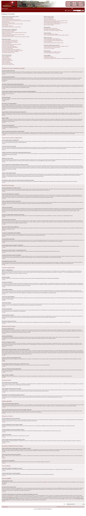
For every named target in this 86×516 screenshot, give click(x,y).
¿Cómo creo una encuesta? (6, 43)
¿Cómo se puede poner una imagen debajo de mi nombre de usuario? (13, 34)
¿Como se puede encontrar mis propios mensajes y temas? (53, 42)
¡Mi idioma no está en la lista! (6, 33)
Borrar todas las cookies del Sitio (66, 506)
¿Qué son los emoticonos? (6, 58)
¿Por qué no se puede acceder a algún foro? (9, 46)
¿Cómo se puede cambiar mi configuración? (9, 30)
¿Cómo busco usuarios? (48, 41)
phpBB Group (45, 482)
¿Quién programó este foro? (48, 56)
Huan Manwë (44, 509)
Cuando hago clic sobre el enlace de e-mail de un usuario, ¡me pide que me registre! (15, 36)
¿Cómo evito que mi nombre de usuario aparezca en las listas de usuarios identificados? (16, 20)
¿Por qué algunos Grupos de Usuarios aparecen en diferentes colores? (55, 22)
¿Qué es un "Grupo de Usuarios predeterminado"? (52, 23)
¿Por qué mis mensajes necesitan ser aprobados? (10, 51)
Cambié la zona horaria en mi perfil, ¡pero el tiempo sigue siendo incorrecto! (14, 32)
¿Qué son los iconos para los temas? (8, 64)
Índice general (5, 8)
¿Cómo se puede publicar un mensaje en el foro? (10, 40)
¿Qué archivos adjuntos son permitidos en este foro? (52, 51)
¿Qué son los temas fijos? (6, 62)
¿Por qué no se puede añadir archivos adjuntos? (10, 47)
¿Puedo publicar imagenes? (6, 59)
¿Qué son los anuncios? (6, 61)
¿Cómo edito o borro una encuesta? (8, 45)
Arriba (4, 74)
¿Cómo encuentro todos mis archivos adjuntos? (51, 52)
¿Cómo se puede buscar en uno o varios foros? (51, 38)
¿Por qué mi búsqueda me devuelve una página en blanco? (53, 40)
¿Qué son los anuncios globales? (7, 60)
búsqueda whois (10, 496)
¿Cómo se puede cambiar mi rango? (8, 35)
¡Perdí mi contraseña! (5, 21)
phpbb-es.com (50, 509)
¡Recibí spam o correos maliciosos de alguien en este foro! (53, 30)
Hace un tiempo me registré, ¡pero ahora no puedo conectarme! (12, 23)
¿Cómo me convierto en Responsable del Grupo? (52, 21)
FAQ (67, 10)
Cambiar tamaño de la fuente (72, 8)
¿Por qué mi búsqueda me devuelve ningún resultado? (53, 39)
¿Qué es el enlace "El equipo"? (49, 24)
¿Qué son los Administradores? (49, 17)
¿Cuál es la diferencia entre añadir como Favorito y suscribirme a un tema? (56, 46)
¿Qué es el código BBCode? (6, 56)
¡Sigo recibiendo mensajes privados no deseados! (52, 29)
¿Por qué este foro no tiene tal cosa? (50, 57)
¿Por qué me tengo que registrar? (7, 18)
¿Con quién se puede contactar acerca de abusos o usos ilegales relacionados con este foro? (59, 58)
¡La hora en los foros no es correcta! (8, 31)
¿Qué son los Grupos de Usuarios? (49, 19)
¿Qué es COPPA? (5, 24)
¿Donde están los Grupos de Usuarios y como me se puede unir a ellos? (56, 20)
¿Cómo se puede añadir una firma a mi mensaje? (10, 42)
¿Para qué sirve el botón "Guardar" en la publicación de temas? (12, 50)
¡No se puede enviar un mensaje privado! (50, 28)
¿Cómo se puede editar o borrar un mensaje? (9, 41)
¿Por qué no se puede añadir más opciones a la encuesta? (11, 44)
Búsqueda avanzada (80, 11)
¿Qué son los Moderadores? (48, 18)
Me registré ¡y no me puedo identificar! (8, 22)
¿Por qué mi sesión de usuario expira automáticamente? (11, 19)
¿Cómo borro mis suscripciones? (49, 48)
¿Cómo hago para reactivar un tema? (8, 52)
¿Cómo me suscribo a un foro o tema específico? (52, 47)
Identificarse (71, 10)
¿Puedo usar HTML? (5, 57)
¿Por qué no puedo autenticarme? (7, 17)
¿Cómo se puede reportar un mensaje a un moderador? (11, 49)
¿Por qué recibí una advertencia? (7, 48)
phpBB (39, 508)
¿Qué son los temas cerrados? (7, 63)
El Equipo (58, 506)
